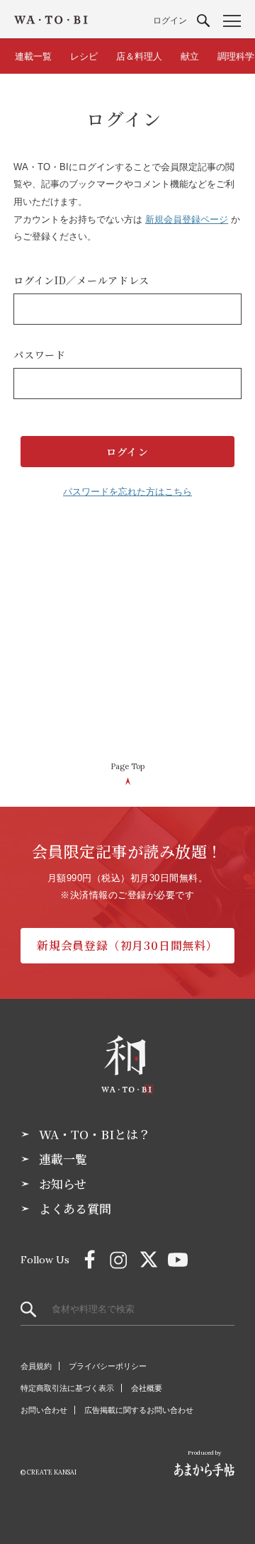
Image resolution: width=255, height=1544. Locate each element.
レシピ (84, 56)
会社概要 (146, 1388)
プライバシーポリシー (108, 1366)
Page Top (127, 766)
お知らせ (62, 1184)
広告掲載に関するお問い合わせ (138, 1410)
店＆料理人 (139, 56)
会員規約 (36, 1366)
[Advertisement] (127, 636)
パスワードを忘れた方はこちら (127, 491)
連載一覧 (33, 56)
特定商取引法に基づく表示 (67, 1388)
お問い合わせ (44, 1410)
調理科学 (235, 56)
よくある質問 (75, 1209)
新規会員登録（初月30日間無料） (127, 945)
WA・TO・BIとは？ (94, 1134)
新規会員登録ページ (186, 219)
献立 (190, 56)
